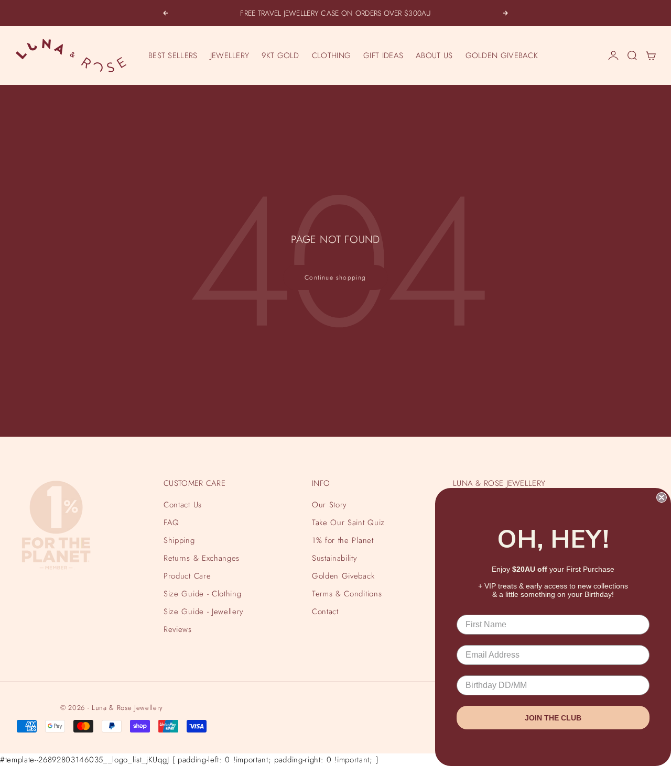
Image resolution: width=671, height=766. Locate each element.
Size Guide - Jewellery (204, 611)
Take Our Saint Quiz (348, 522)
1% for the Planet (342, 540)
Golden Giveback (343, 576)
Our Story (329, 504)
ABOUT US (434, 55)
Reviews (178, 629)
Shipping (179, 540)
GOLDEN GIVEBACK (502, 55)
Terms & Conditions (347, 594)
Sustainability (334, 558)
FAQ (171, 522)
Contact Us (183, 504)
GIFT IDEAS (383, 55)
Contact (325, 611)
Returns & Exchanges (202, 558)
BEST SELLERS (173, 55)
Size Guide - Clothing (202, 594)
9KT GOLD (280, 55)
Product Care (187, 576)
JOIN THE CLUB (553, 718)
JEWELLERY (230, 55)
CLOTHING (331, 55)
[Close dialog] (661, 497)
